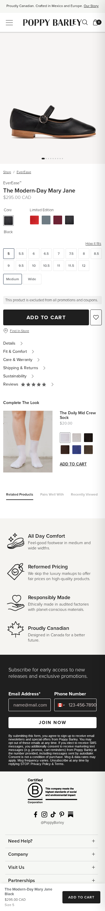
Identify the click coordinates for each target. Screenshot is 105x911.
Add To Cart (46, 317)
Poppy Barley (52, 22)
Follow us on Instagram (44, 814)
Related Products (19, 494)
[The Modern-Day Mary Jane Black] (8, 220)
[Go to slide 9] (62, 158)
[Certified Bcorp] (52, 793)
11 (58, 266)
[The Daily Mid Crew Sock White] (65, 437)
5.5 (21, 254)
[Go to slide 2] (46, 158)
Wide (32, 279)
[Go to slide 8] (60, 158)
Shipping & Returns (20, 367)
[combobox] (60, 705)
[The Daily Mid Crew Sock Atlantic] (76, 449)
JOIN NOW (52, 723)
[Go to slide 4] (50, 158)
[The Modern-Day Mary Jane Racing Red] (34, 220)
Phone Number (70, 694)
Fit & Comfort (15, 351)
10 (34, 266)
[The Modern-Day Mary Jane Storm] (46, 220)
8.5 (96, 254)
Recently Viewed (84, 494)
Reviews (12, 384)
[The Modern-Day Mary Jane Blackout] (69, 220)
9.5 (21, 266)
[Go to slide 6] (55, 158)
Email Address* (24, 694)
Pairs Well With (52, 494)
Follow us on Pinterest (62, 814)
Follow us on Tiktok (53, 814)
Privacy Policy (41, 764)
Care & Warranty (17, 359)
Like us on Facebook (35, 814)
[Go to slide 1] (43, 158)
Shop (7, 172)
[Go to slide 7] (57, 158)
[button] (33, 384)
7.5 (71, 254)
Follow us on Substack (71, 814)
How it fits (93, 243)
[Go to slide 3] (48, 158)
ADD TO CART (81, 897)
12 (83, 266)
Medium (12, 279)
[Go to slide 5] (53, 158)
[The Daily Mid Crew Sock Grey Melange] (76, 437)
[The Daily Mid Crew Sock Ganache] (65, 449)
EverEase (24, 172)
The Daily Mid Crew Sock (78, 415)
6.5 (46, 254)
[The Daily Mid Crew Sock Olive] (88, 449)
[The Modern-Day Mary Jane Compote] (57, 220)
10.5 (46, 266)
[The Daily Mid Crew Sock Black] (88, 437)
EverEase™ (12, 183)
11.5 (71, 266)
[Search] (85, 22)
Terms (59, 764)
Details (9, 343)
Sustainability (15, 376)
